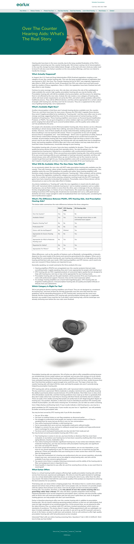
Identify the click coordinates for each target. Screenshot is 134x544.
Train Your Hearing (75, 11)
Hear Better (23, 11)
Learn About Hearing (89, 11)
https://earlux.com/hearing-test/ (47, 405)
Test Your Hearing (63, 11)
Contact (112, 11)
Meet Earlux (102, 11)
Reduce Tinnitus (35, 11)
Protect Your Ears (49, 11)
